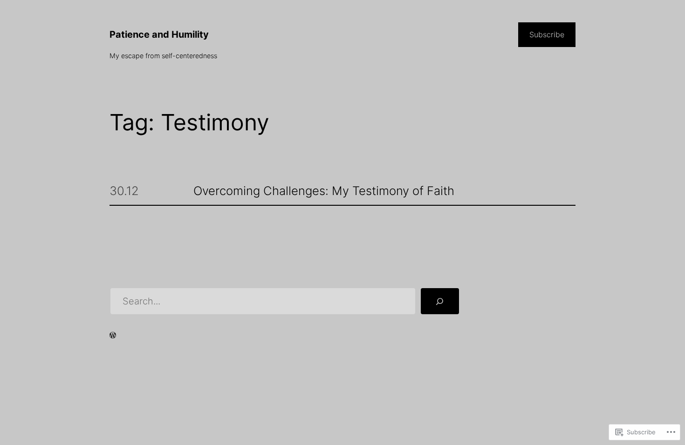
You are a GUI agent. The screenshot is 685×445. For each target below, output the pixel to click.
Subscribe (546, 34)
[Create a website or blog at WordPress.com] (113, 335)
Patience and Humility (159, 34)
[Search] (440, 301)
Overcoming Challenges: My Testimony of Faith (323, 191)
